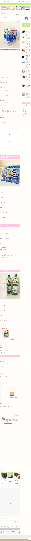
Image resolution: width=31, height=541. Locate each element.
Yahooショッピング (13, 397)
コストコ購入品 (25, 113)
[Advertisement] (10, 60)
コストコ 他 (24, 107)
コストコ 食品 (25, 111)
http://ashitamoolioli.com (8, 423)
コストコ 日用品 (25, 109)
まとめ (4, 137)
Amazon (12, 393)
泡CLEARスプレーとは (6, 134)
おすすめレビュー (25, 105)
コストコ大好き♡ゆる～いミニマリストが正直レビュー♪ (16, 1)
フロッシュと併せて (6, 136)
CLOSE (17, 130)
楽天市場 (12, 395)
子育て (24, 115)
